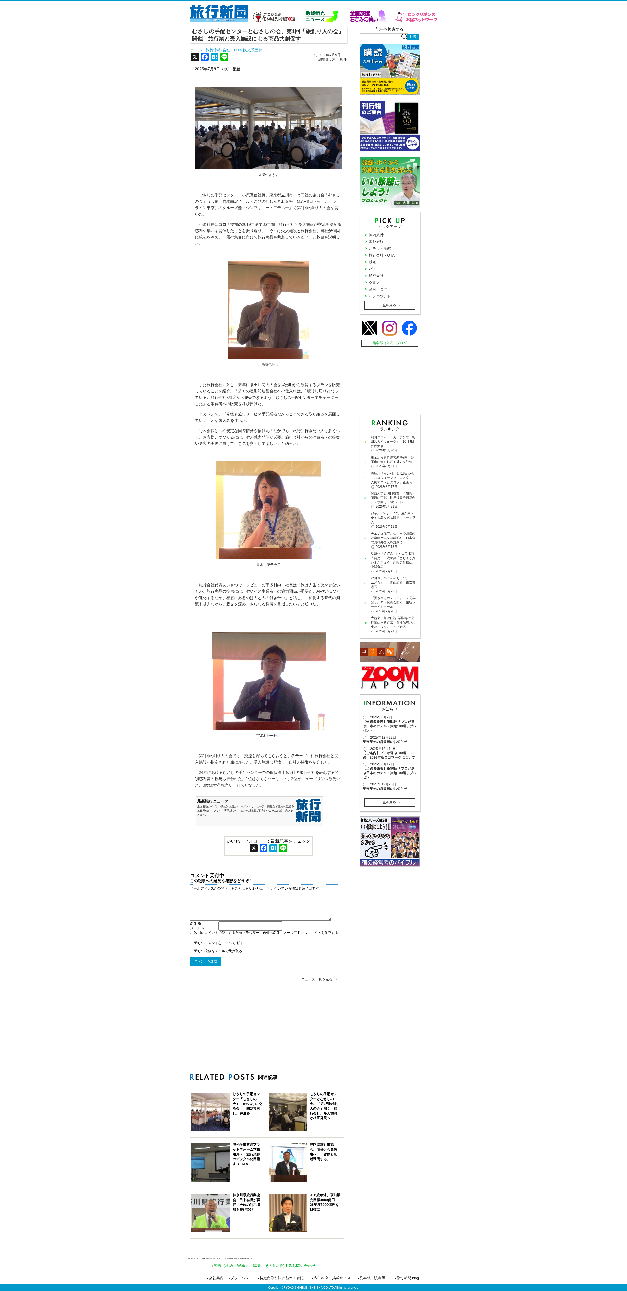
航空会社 (376, 276)
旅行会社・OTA (228, 50)
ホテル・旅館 (202, 50)
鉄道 (372, 262)
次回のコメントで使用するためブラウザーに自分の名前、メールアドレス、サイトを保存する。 (268, 933)
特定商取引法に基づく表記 (282, 1278)
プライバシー (241, 1278)
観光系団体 (253, 50)
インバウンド (380, 296)
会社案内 (216, 1278)
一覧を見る (387, 305)
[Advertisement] (268, 1017)
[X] (195, 57)
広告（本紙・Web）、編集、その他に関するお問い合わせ (265, 1266)
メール (197, 928)
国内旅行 (376, 235)
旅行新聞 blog (408, 1278)
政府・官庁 (378, 289)
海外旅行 (376, 241)
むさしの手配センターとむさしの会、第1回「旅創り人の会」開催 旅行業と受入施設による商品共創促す (268, 35)
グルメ (374, 282)
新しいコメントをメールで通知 (218, 943)
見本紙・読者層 (372, 1278)
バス (372, 269)
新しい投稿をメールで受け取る (218, 951)
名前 (195, 924)
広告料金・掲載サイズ (332, 1278)
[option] (390, 841)
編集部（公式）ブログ (390, 343)
